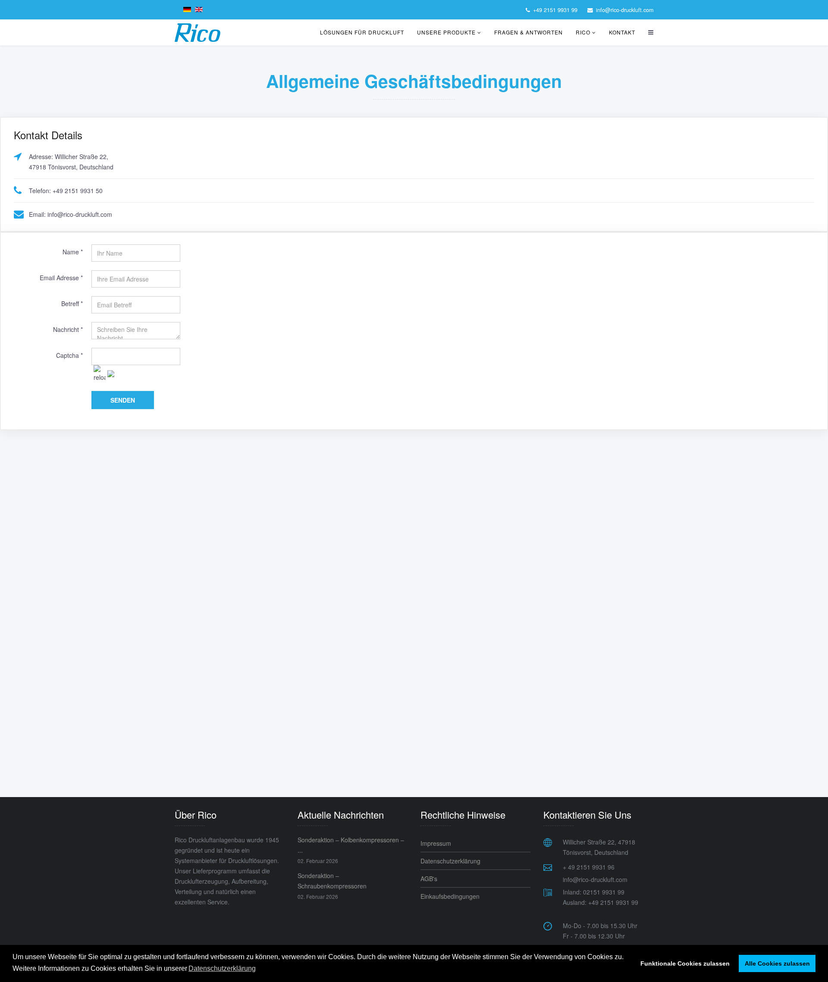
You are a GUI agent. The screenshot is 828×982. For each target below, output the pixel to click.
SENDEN (122, 400)
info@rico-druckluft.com (624, 10)
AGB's (428, 878)
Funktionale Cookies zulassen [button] (685, 963)
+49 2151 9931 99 (555, 10)
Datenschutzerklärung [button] (222, 968)
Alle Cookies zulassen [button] (777, 963)
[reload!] (100, 373)
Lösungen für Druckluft (362, 32)
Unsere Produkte (446, 32)
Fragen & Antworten (528, 32)
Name (73, 251)
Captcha (69, 355)
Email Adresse (61, 277)
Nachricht (68, 329)
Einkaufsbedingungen (450, 896)
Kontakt (622, 32)
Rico (583, 32)
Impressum (435, 843)
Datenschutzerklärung (450, 861)
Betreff (72, 303)
